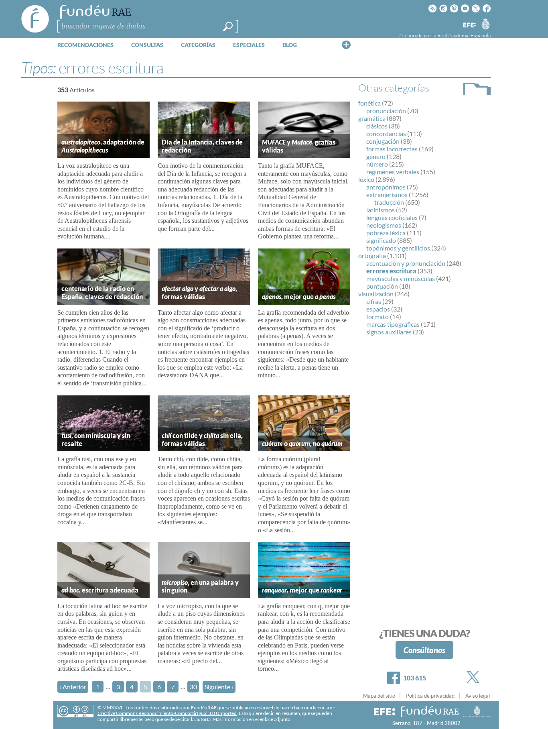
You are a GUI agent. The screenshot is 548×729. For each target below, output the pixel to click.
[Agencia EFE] (469, 25)
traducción (389, 202)
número (377, 164)
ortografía (372, 255)
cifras (373, 301)
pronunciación (386, 110)
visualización (376, 293)
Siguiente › (219, 686)
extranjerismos (387, 194)
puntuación (382, 286)
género (376, 156)
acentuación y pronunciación (405, 263)
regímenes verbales (392, 171)
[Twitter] (475, 677)
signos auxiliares (389, 332)
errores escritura (391, 271)
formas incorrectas (392, 149)
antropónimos (386, 187)
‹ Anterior (72, 686)
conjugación (383, 141)
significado (381, 240)
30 (193, 686)
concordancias (386, 133)
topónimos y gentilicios (398, 248)
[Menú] (346, 44)
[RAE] (485, 24)
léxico (366, 179)
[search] (228, 26)
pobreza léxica (386, 232)
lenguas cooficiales (392, 217)
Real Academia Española (464, 35)
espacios (378, 309)
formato (377, 316)
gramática (372, 118)
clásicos (377, 126)
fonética (369, 103)
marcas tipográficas (393, 324)
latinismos (380, 210)
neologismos (383, 225)
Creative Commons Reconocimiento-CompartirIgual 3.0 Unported (167, 713)
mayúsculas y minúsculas (400, 278)
